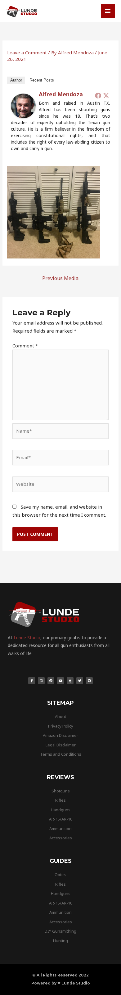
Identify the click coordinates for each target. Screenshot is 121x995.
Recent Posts (41, 80)
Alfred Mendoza (61, 94)
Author (16, 80)
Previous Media (60, 278)
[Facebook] (98, 95)
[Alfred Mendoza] (23, 105)
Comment (25, 345)
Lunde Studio (27, 637)
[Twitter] (106, 95)
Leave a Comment (27, 52)
